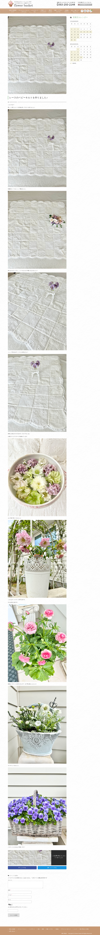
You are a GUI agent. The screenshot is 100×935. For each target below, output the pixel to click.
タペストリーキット (24, 11)
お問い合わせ (12, 931)
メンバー (75, 929)
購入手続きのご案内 (84, 929)
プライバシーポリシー (66, 929)
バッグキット (34, 11)
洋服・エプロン (58, 11)
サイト (9, 899)
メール (10, 894)
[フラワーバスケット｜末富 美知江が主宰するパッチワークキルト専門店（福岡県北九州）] (20, 5)
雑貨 (43, 929)
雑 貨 (50, 11)
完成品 (66, 11)
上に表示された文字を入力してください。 (18, 907)
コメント (10, 880)
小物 (38, 929)
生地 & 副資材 (12, 11)
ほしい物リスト (75, 11)
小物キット (43, 11)
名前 (9, 890)
